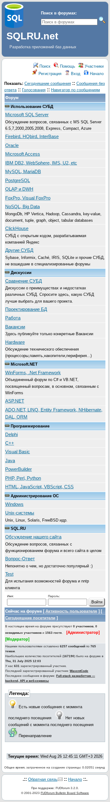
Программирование (30, 426)
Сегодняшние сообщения (47, 83)
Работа (12, 318)
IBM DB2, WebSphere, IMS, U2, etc (41, 163)
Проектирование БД (26, 309)
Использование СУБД (32, 106)
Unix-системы (19, 512)
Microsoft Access (22, 154)
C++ (9, 443)
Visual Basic (17, 451)
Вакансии (15, 326)
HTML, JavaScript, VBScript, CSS (39, 486)
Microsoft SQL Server (27, 114)
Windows (14, 504)
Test (9, 574)
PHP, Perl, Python (23, 478)
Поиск (44, 66)
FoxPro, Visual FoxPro (27, 198)
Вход (75, 73)
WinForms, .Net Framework (33, 372)
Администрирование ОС (35, 496)
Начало (96, 73)
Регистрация (49, 73)
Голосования (34, 90)
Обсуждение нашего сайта (33, 536)
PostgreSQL (17, 180)
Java (10, 460)
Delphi (11, 434)
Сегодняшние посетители (30, 618)
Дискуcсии (21, 272)
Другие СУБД (19, 250)
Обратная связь (42, 779)
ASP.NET (14, 401)
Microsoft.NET (24, 364)
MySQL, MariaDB (23, 171)
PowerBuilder (18, 469)
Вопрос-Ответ (20, 558)
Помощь (67, 66)
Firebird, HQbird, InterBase (32, 136)
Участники (93, 66)
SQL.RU (18, 528)
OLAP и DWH (19, 189)
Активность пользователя (71, 611)
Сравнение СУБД (23, 281)
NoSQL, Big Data (22, 206)
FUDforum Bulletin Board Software (65, 793)
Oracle (12, 145)
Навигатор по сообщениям (75, 90)
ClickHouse (16, 228)
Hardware (15, 342)
